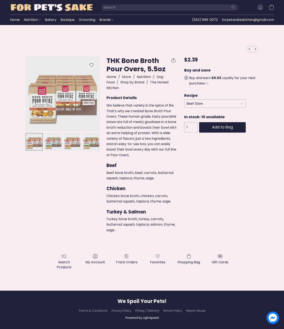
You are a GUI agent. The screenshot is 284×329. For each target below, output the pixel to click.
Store (126, 76)
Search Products (64, 265)
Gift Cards (220, 262)
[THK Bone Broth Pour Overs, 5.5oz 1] (53, 141)
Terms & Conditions (93, 311)
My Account (95, 262)
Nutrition (31, 19)
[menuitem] (249, 49)
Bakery (50, 19)
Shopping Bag (189, 262)
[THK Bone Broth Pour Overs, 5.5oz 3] (91, 141)
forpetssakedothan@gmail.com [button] (248, 19)
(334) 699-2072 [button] (205, 19)
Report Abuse (196, 311)
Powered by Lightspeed (142, 318)
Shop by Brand (132, 82)
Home (15, 19)
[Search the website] (233, 7)
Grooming (87, 19)
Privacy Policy (121, 311)
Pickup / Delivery (147, 311)
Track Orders (126, 262)
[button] (51, 7)
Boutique (68, 19)
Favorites (157, 262)
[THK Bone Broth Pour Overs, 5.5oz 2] (72, 141)
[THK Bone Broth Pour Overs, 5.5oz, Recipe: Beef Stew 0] (34, 141)
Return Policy (172, 311)
